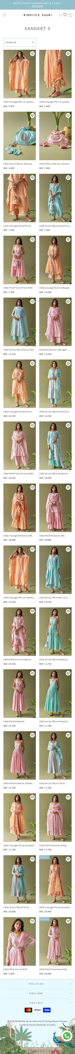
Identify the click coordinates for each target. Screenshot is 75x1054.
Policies (36, 983)
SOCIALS (36, 1002)
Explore (36, 993)
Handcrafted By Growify (42, 1024)
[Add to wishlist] (32, 53)
